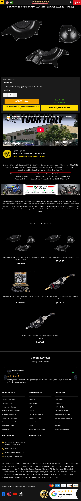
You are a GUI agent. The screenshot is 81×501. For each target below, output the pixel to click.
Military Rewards (35, 418)
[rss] (21, 494)
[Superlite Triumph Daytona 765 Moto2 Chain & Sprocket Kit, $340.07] (20, 282)
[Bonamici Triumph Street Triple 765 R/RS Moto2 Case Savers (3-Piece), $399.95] (20, 243)
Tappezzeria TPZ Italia (10, 422)
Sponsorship (33, 422)
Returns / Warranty (62, 411)
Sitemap (58, 425)
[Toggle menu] (2, 2)
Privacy (57, 422)
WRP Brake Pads (8, 425)
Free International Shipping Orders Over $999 (21, 108)
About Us (32, 399)
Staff (30, 407)
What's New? (33, 403)
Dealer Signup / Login (37, 429)
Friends (31, 411)
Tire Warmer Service (62, 414)
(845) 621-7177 (20, 156)
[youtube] (15, 494)
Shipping (58, 403)
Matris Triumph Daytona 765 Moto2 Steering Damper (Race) (60, 298)
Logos (31, 425)
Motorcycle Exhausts (9, 418)
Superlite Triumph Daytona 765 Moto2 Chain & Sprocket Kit (21, 298)
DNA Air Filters (7, 403)
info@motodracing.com (14, 457)
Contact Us (59, 399)
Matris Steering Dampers (11, 411)
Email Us (33, 156)
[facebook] (3, 494)
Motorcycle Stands (9, 407)
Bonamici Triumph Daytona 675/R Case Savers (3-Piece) (60, 257)
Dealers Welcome (50, 477)
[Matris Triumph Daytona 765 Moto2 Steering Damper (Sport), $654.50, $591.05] (40, 321)
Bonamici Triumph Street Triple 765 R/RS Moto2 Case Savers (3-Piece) (21, 258)
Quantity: (6, 90)
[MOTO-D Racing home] (40, 2)
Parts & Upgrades (8, 399)
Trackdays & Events (36, 414)
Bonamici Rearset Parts (63, 418)
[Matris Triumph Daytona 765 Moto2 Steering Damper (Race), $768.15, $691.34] (60, 282)
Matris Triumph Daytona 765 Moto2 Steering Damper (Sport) (40, 337)
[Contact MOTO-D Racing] (71, 2)
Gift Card (5, 429)
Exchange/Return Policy (59, 108)
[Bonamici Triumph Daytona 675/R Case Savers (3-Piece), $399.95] (60, 243)
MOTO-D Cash (60, 407)
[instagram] (9, 494)
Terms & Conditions (62, 429)
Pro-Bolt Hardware (9, 414)
